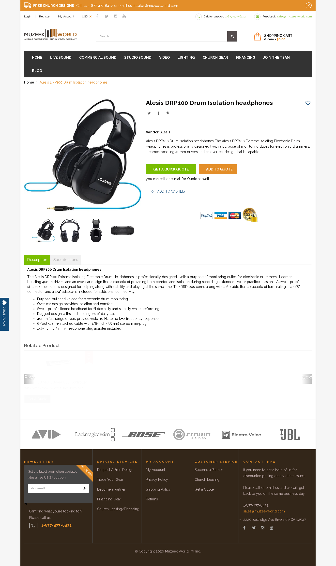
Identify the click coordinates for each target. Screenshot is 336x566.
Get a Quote (204, 489)
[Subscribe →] (84, 488)
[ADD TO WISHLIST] (308, 103)
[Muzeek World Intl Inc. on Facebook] (97, 16)
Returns (152, 499)
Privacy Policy (157, 479)
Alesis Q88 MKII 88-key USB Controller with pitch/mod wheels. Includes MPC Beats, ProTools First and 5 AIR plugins (55, 388)
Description (37, 260)
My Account (66, 16)
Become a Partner (111, 489)
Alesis (165, 132)
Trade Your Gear (110, 479)
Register (44, 16)
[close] (308, 5)
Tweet (149, 113)
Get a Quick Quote (171, 169)
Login (27, 16)
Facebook (158, 113)
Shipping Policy (158, 489)
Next (307, 377)
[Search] (232, 36)
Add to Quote (219, 169)
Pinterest (168, 113)
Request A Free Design (115, 470)
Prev (29, 377)
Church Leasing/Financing (118, 509)
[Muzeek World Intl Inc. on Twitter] (106, 16)
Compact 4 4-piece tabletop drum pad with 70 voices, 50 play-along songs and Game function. (202, 388)
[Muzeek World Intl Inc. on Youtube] (124, 16)
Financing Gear (109, 499)
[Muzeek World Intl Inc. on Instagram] (115, 16)
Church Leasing (207, 479)
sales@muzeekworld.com (264, 511)
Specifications (65, 260)
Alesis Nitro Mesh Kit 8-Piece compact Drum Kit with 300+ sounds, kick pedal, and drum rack (277, 388)
